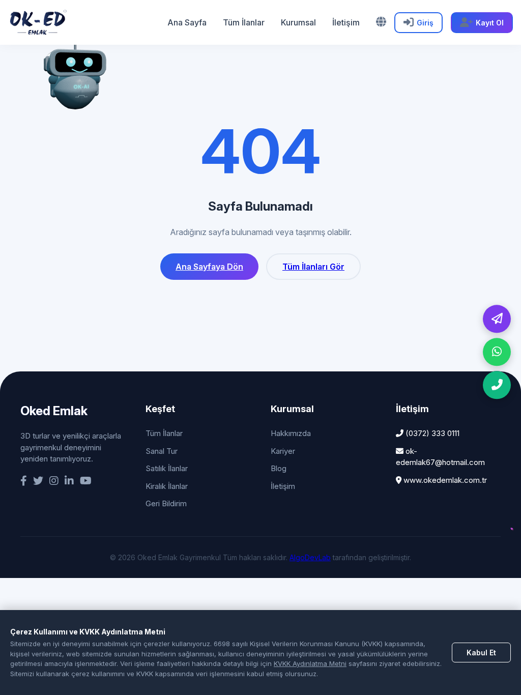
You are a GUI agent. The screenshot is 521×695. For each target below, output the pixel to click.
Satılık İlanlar (167, 468)
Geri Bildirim (166, 503)
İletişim (346, 22)
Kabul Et (481, 652)
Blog (278, 468)
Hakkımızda (291, 433)
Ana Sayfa (187, 22)
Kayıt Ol (490, 22)
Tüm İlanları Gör (313, 267)
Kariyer (283, 451)
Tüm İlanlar (244, 22)
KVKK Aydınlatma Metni (310, 663)
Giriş (425, 22)
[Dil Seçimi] (381, 22)
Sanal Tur (162, 451)
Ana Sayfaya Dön (209, 267)
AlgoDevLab (310, 557)
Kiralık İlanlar (167, 486)
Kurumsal (298, 22)
